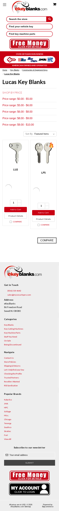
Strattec (7, 431)
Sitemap (27, 507)
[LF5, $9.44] (43, 153)
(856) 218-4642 (14, 290)
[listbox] (45, 133)
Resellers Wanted (12, 381)
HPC (6, 407)
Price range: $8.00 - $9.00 (17, 118)
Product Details (15, 216)
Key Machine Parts (12, 333)
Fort (6, 435)
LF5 (43, 172)
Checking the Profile (13, 373)
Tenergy (7, 423)
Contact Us (9, 358)
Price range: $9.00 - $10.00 (18, 124)
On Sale (7, 340)
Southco (7, 427)
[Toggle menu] (4, 4)
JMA (6, 403)
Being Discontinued (12, 344)
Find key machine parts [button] (22, 34)
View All (7, 439)
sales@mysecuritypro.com (19, 295)
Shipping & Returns (12, 366)
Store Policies (10, 362)
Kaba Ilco (8, 399)
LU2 (15, 169)
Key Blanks (9, 325)
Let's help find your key (14, 369)
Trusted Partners (11, 377)
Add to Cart (15, 209)
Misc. (6, 415)
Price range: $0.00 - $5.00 (17, 98)
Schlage (7, 411)
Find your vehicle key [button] (21, 26)
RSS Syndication (11, 385)
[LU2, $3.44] (15, 153)
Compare (17, 222)
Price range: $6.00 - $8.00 (17, 111)
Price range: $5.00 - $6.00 (17, 105)
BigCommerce (47, 507)
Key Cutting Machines (13, 329)
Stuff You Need (10, 336)
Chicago (7, 419)
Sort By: (29, 134)
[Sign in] (29, 489)
